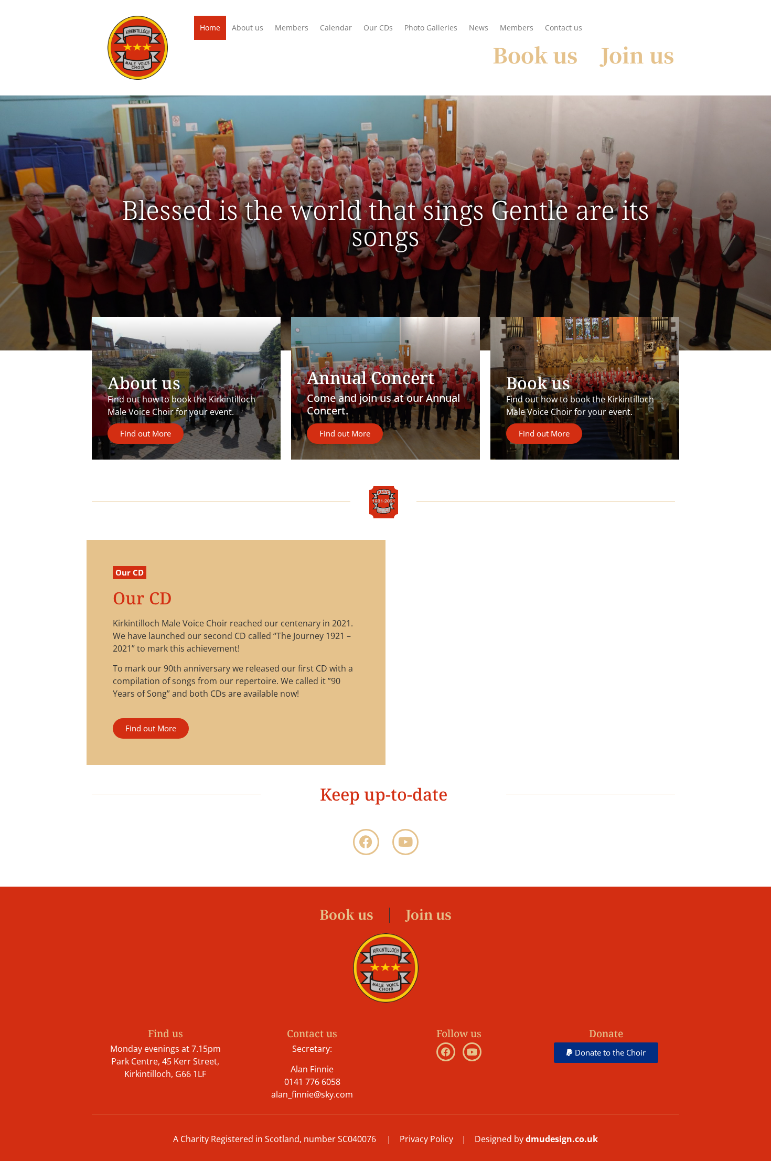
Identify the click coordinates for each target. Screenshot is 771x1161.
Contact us (563, 28)
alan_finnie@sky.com (312, 1094)
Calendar (336, 28)
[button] (606, 1052)
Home (210, 28)
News (478, 28)
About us (247, 28)
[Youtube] (405, 842)
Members (291, 28)
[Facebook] (366, 842)
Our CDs (378, 28)
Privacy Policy (426, 1139)
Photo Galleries (430, 28)
